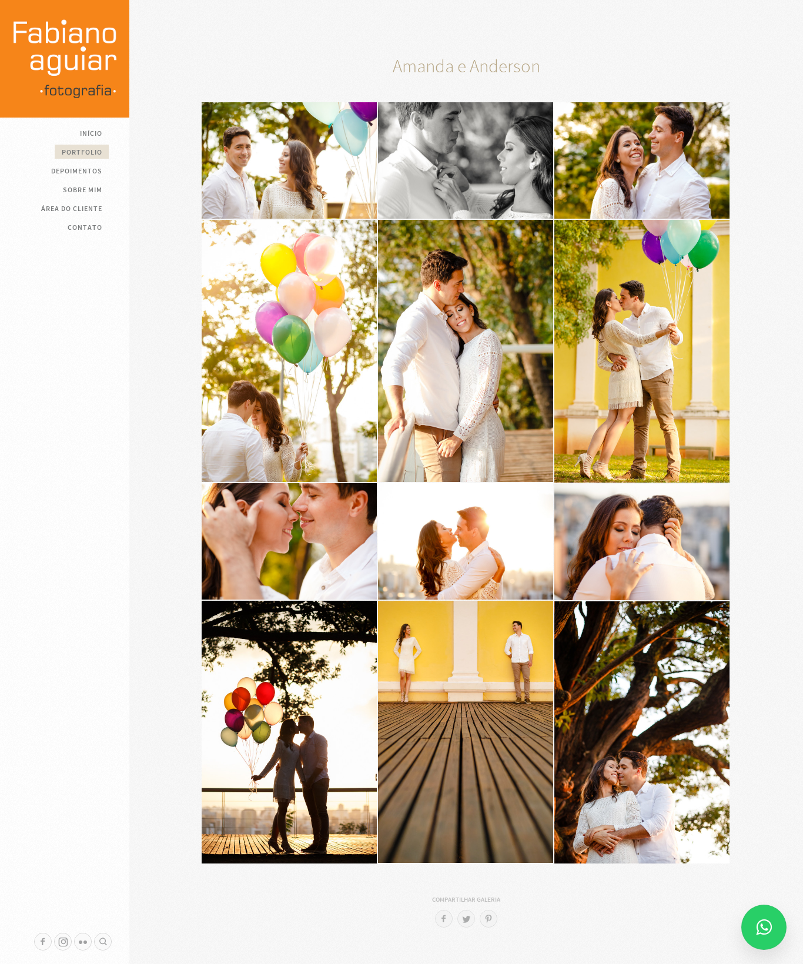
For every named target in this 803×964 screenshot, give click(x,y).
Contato (85, 227)
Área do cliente (71, 208)
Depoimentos (76, 171)
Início (91, 133)
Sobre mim (82, 190)
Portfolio (82, 152)
